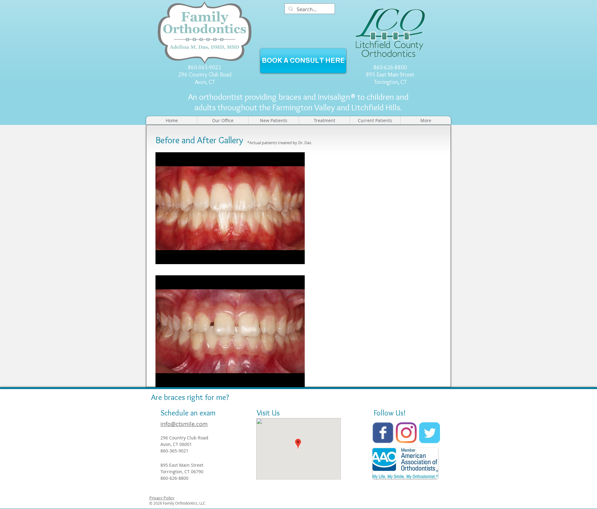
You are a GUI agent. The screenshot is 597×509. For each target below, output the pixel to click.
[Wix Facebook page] (383, 432)
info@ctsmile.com (184, 424)
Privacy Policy (161, 498)
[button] (222, 120)
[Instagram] (406, 432)
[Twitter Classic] (429, 432)
